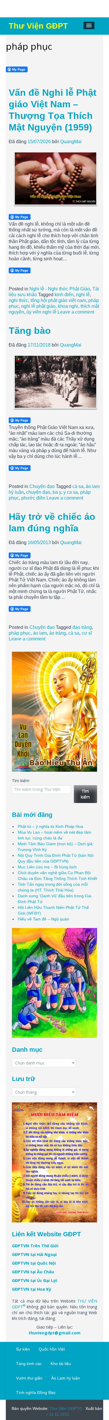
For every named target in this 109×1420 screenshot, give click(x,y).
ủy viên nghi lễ (41, 312)
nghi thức (18, 300)
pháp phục (20, 633)
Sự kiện (23, 1349)
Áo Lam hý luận (65, 1378)
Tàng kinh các (29, 1363)
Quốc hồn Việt (52, 1349)
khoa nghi (68, 306)
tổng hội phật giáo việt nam (58, 300)
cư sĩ (87, 633)
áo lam (40, 633)
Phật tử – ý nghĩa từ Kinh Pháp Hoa (50, 826)
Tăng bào (30, 330)
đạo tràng (82, 627)
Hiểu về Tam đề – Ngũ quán (43, 919)
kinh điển (64, 294)
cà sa (77, 486)
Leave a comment (76, 312)
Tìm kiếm (20, 780)
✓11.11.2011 (57, 1414)
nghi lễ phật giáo (38, 306)
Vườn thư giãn (29, 1378)
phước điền (33, 498)
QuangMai (71, 141)
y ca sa (70, 492)
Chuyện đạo (42, 486)
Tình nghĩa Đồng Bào (36, 1392)
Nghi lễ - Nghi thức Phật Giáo (59, 288)
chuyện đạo (38, 492)
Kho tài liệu (61, 1363)
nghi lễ (83, 294)
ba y (57, 492)
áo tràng (57, 633)
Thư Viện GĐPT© (65, 1408)
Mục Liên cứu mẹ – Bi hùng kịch (47, 867)
